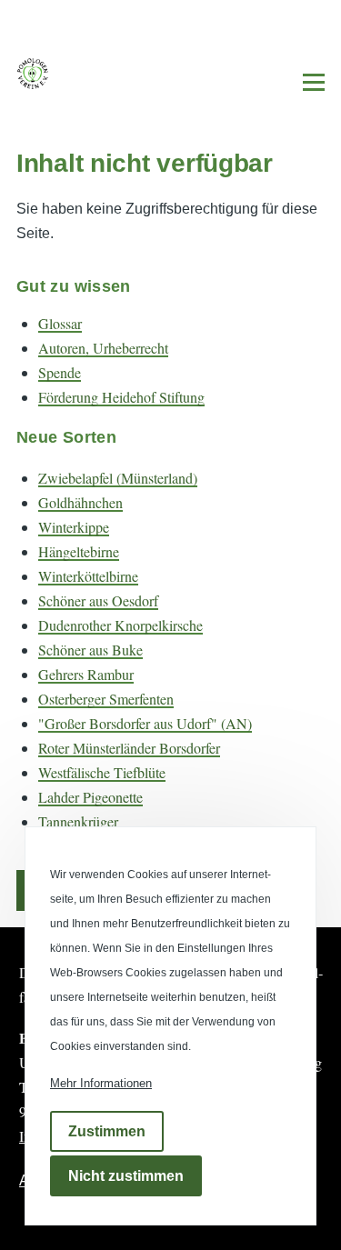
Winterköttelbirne (88, 575)
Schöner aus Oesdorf (98, 600)
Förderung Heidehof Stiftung (121, 396)
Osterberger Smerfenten (106, 698)
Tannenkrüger (78, 821)
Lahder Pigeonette (90, 796)
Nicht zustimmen (126, 1176)
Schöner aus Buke (90, 649)
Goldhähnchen (80, 502)
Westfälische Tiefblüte (101, 772)
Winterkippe (73, 526)
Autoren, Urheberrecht (103, 347)
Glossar (60, 323)
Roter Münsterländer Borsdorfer (129, 747)
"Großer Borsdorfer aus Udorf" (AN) (145, 723)
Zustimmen (106, 1131)
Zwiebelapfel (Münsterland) (117, 477)
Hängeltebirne (78, 551)
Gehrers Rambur (86, 674)
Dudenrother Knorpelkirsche (120, 625)
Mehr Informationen (101, 1083)
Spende (59, 372)
